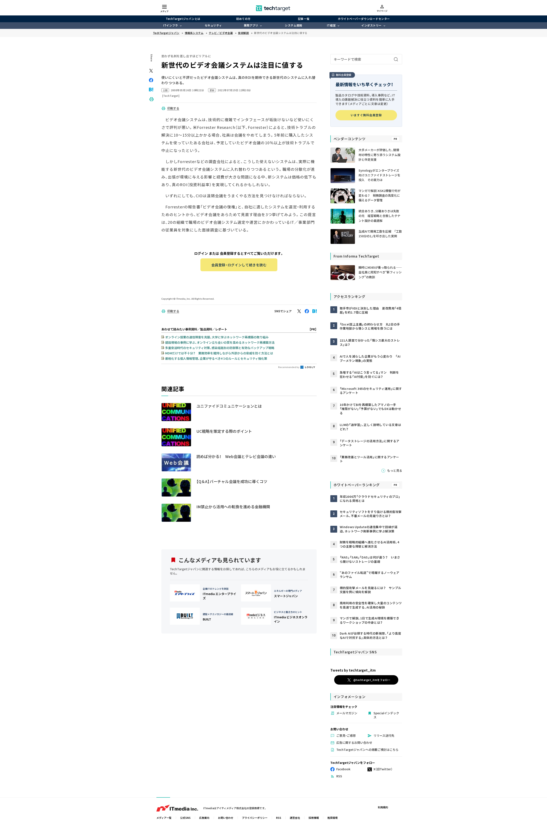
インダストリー (371, 25)
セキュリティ (213, 25)
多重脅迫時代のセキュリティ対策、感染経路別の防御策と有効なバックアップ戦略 (219, 348)
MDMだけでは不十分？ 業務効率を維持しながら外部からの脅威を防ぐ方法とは (219, 353)
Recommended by (289, 367)
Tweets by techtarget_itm (353, 670)
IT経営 (331, 25)
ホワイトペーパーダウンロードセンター (364, 19)
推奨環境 (332, 817)
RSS (278, 817)
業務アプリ (251, 25)
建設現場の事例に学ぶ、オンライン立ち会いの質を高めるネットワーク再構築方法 (220, 342)
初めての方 (243, 19)
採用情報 (314, 817)
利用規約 (383, 807)
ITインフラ (170, 25)
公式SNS (185, 817)
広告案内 (204, 817)
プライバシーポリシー (255, 817)
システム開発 (293, 25)
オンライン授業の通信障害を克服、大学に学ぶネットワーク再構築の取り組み (217, 337)
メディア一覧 (164, 817)
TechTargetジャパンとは (183, 19)
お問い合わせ (225, 817)
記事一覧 (303, 19)
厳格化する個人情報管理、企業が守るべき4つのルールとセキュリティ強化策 (216, 358)
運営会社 (295, 817)
